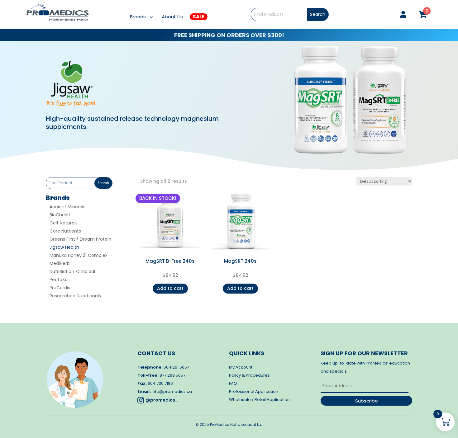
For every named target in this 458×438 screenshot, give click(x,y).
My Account (240, 367)
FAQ (233, 383)
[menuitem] (145, 16)
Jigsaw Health (64, 247)
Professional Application (253, 391)
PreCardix (60, 288)
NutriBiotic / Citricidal (72, 272)
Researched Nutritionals (75, 296)
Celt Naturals (64, 223)
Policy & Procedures (249, 375)
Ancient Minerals (67, 207)
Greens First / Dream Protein (80, 239)
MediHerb (60, 263)
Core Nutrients (65, 231)
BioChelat (60, 215)
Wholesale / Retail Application (259, 400)
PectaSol (59, 280)
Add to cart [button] (170, 288)
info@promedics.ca (172, 391)
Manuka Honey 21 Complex (78, 255)
